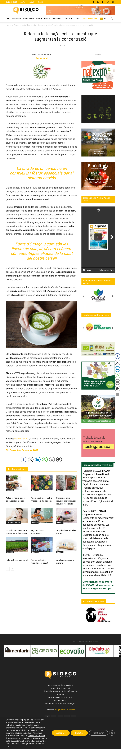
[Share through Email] (52, 459)
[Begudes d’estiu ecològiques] (41, 515)
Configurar (98, 733)
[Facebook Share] (23, 459)
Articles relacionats (17, 469)
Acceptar (60, 733)
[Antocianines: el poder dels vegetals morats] (17, 482)
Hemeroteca (57, 19)
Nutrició (10, 490)
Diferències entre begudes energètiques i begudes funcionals (66, 501)
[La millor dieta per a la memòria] (66, 544)
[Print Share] (59, 459)
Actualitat (15, 19)
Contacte (67, 19)
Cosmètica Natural (14, 522)
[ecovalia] (44, 651)
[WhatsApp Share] (45, 459)
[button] (111, 18)
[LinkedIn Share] (38, 459)
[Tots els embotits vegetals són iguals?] (41, 544)
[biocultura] (72, 651)
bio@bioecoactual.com (65, 709)
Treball (77, 19)
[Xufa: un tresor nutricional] (17, 544)
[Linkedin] (103, 2)
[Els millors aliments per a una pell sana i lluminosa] (17, 515)
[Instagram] (98, 2)
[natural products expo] (99, 651)
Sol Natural (42, 58)
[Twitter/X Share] (30, 459)
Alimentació (27, 19)
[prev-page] (8, 569)
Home (8, 25)
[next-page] (12, 569)
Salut (38, 19)
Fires (46, 19)
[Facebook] (93, 2)
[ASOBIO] (17, 651)
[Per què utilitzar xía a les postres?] (66, 515)
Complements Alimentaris (25, 25)
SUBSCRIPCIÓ (11, 2)
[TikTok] (108, 2)
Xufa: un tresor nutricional (17, 560)
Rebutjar (79, 733)
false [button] (7, 649)
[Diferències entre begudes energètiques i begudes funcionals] (66, 482)
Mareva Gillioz (21, 438)
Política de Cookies (36, 735)
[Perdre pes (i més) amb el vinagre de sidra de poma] (41, 482)
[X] (113, 2)
